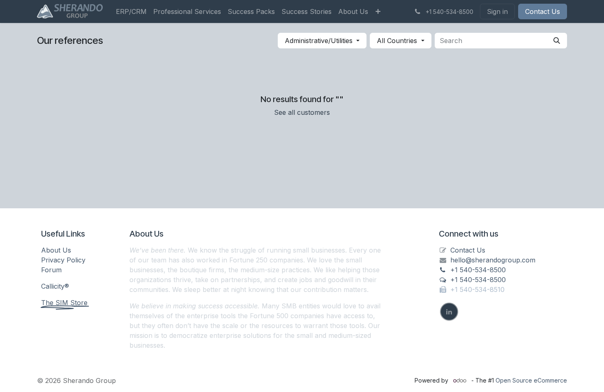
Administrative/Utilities (319, 40)
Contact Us (542, 11)
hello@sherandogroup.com (492, 260)
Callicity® (55, 286)
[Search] (556, 40)
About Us (56, 250)
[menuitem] (131, 11)
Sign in (497, 11)
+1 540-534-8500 (478, 270)
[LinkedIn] (449, 312)
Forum (51, 270)
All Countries (397, 40)
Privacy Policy (63, 260)
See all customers (302, 112)
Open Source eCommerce (531, 380)
